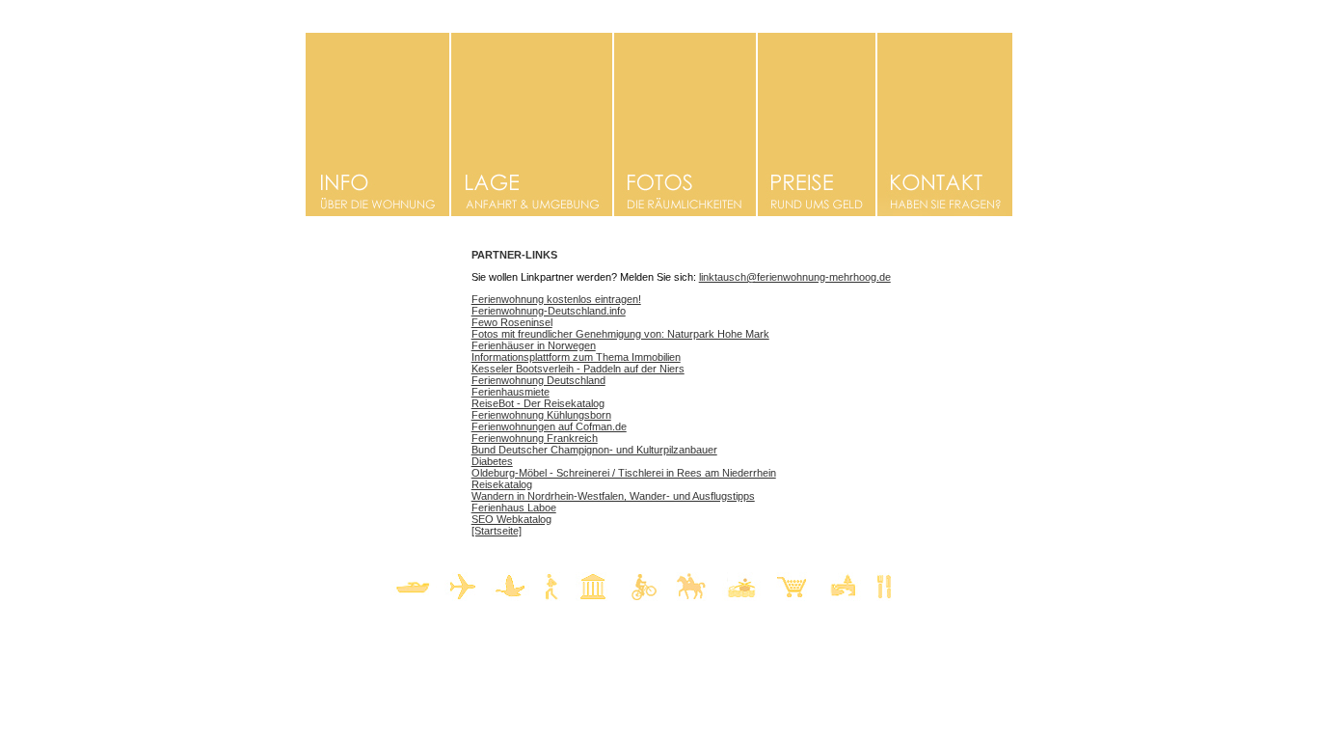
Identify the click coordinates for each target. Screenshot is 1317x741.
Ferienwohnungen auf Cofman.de (549, 426)
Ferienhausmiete (510, 392)
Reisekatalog (501, 484)
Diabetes (492, 461)
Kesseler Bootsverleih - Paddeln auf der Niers (578, 368)
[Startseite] (496, 530)
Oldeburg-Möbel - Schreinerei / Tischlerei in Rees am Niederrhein (623, 473)
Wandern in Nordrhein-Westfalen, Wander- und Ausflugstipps (613, 496)
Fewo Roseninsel (511, 322)
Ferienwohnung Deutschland (538, 380)
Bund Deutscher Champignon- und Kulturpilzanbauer (594, 449)
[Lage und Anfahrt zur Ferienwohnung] (531, 211)
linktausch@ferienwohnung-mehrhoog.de (795, 277)
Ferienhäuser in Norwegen (533, 345)
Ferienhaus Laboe (513, 507)
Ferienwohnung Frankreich (534, 438)
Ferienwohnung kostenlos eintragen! (556, 299)
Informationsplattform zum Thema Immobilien (576, 357)
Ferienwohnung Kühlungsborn (541, 415)
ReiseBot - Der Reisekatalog (538, 403)
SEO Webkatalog (511, 519)
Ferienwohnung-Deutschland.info (548, 310)
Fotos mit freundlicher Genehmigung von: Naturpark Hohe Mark (620, 334)
